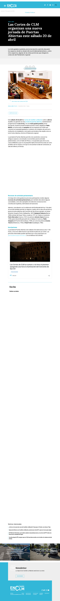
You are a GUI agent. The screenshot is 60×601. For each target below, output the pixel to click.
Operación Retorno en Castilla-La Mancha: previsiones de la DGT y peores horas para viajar (30, 530)
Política (32, 12)
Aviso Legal (23, 594)
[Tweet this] (30, 67)
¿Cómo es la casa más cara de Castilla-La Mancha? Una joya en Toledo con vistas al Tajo (29, 527)
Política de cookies (35, 594)
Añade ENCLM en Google (30, 68)
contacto (47, 593)
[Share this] (26, 67)
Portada (27, 12)
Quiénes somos (41, 594)
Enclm (15, 106)
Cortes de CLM (13, 113)
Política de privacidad (28, 594)
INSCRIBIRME (20, 576)
